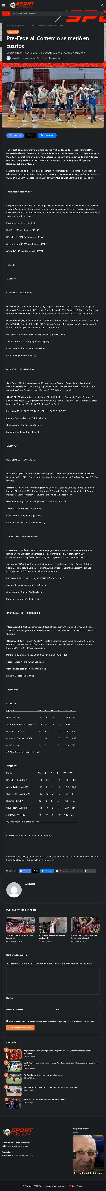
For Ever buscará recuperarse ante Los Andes (43, 1075)
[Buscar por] (102, 6)
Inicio (10, 26)
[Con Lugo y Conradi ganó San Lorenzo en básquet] (85, 925)
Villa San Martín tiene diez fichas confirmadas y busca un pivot (38, 13)
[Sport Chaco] (21, 5)
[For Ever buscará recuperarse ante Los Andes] (14, 1079)
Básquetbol (19, 26)
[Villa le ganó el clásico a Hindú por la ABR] (53, 925)
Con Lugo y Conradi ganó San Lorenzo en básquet (84, 936)
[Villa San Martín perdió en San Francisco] (20, 925)
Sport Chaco (77, 1186)
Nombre (10, 998)
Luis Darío (15, 58)
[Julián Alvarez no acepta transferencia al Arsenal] (14, 1103)
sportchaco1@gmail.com (22, 1155)
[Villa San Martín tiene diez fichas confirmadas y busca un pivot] (14, 1091)
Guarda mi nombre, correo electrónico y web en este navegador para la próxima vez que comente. (52, 1021)
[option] (88, 1155)
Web (57, 1010)
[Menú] (3, 6)
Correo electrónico (15, 1010)
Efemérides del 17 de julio (88, 1173)
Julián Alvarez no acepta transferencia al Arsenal (45, 1099)
